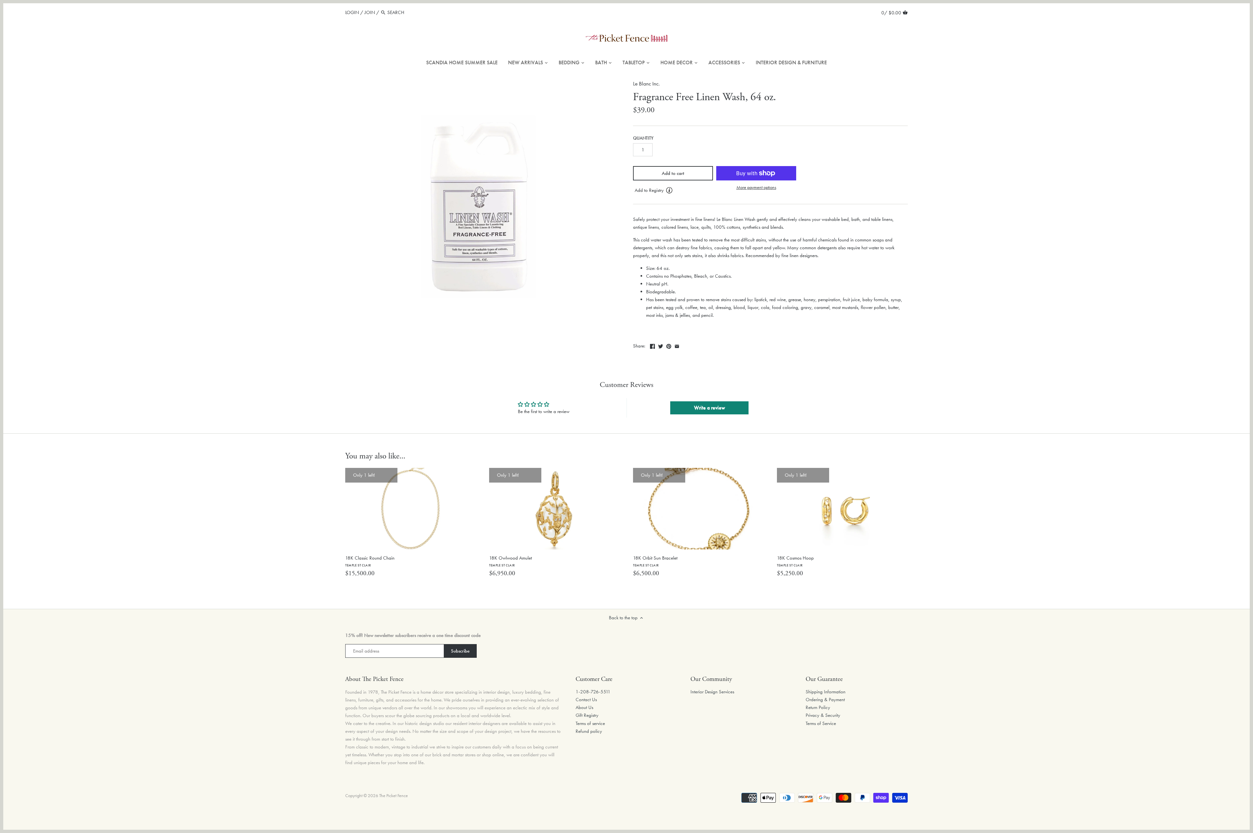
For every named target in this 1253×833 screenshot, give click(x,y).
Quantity (643, 138)
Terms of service (590, 723)
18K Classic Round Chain (369, 561)
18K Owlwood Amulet (510, 561)
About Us (584, 707)
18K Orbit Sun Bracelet (655, 561)
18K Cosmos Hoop (795, 561)
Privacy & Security (823, 715)
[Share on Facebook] (652, 345)
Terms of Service (821, 723)
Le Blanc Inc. (646, 83)
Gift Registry (587, 715)
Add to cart (673, 173)
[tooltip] (669, 190)
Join (369, 12)
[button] (673, 190)
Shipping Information (825, 691)
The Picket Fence (393, 795)
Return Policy (818, 707)
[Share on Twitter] (660, 345)
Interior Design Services (712, 691)
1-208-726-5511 (593, 691)
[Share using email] (676, 345)
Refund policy (589, 731)
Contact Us (586, 699)
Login (352, 12)
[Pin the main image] (668, 345)
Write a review (709, 407)
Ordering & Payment (825, 699)
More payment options (756, 187)
